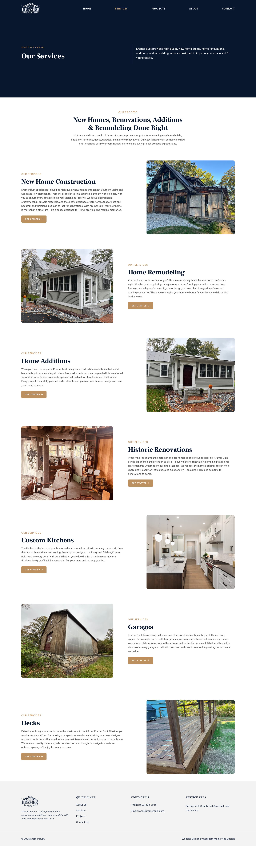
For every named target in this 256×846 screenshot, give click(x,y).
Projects (81, 816)
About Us (81, 804)
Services (81, 810)
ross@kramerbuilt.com (151, 810)
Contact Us (82, 822)
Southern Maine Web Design (219, 838)
